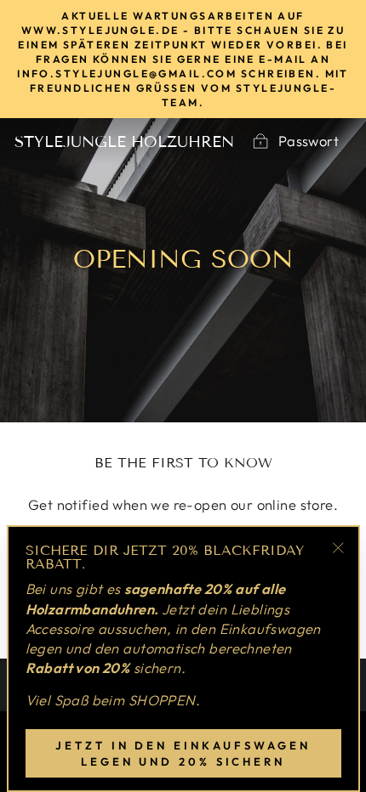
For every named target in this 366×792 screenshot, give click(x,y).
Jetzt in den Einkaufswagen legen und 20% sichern (182, 752)
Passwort (308, 141)
